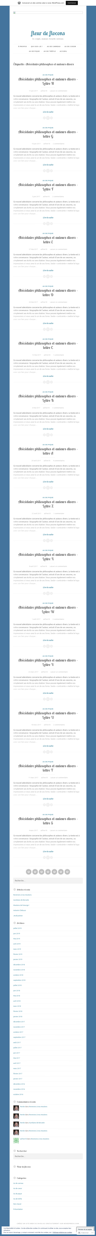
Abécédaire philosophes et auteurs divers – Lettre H (48, 81)
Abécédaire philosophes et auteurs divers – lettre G (48, 134)
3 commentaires (58, 408)
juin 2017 (16, 1053)
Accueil (63, 51)
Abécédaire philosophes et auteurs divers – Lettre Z (48, 503)
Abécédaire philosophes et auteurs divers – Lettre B (48, 398)
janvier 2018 (17, 1016)
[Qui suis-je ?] (35, 872)
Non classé (17, 1204)
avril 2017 (16, 1063)
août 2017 (17, 1042)
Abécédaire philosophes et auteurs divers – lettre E (48, 239)
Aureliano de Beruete (21, 900)
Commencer (72, 3)
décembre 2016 (19, 1084)
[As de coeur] (48, 872)
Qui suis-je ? (37, 46)
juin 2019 (16, 933)
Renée (22, 1107)
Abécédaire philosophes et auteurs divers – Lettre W (48, 609)
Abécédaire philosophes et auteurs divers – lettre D (48, 292)
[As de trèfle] (61, 872)
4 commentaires (59, 461)
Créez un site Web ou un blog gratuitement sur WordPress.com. (48, 1223)
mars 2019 (17, 949)
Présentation (18, 1209)
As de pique (34, 51)
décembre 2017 (19, 1022)
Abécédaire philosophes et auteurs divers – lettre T (48, 768)
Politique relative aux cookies (62, 1232)
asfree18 (44, 91)
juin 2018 (16, 991)
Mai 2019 (16, 939)
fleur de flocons (48, 33)
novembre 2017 (19, 1027)
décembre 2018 (19, 965)
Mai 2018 (16, 996)
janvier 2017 (17, 1079)
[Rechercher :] (48, 881)
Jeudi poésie (18, 916)
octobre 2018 (18, 975)
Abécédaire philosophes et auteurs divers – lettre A (48, 451)
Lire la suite (33, 112)
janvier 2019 (17, 959)
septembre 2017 (19, 1037)
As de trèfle (50, 51)
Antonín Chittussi (19, 910)
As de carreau (54, 46)
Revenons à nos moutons (22, 895)
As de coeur (70, 46)
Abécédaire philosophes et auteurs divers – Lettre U (48, 715)
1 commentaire (58, 355)
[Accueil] (67, 872)
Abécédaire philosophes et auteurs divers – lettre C (48, 345)
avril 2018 (16, 1001)
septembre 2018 (19, 980)
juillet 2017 (17, 1048)
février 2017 (17, 1074)
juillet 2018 (17, 985)
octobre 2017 (18, 1032)
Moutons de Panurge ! (21, 905)
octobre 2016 (18, 1094)
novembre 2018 (19, 970)
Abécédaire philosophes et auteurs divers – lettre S (48, 820)
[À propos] (28, 872)
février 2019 (17, 954)
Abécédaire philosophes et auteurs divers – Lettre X (48, 556)
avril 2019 (16, 944)
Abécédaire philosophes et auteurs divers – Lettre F (48, 186)
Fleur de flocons (24, 1166)
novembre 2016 (19, 1089)
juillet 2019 (17, 928)
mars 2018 (17, 1006)
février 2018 (17, 1011)
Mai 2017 (16, 1058)
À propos (22, 46)
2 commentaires (58, 144)
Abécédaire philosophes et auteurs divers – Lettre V (48, 662)
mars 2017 (17, 1068)
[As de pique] (54, 872)
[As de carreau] (41, 872)
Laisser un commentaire (58, 91)
